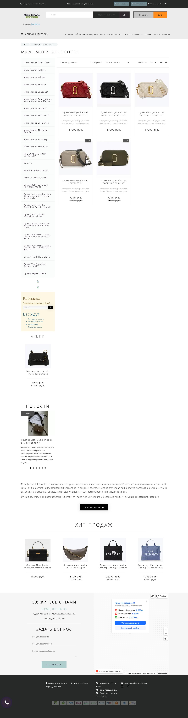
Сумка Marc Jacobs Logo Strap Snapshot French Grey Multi (37, 196)
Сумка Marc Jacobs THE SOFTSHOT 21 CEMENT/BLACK (75, 183)
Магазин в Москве (161, 34)
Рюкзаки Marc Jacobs (36, 177)
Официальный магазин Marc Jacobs (81, 34)
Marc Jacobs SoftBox (35, 108)
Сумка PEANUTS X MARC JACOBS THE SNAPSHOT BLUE (37, 236)
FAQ (131, 34)
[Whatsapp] (122, 686)
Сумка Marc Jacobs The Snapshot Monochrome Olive (37, 225)
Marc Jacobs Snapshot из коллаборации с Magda (38, 100)
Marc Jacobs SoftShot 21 (37, 115)
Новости (139, 34)
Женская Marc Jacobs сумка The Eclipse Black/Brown (75, 568)
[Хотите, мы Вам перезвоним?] (6, 702)
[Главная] (24, 44)
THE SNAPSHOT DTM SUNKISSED (35, 155)
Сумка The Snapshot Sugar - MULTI (35, 265)
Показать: (142, 62)
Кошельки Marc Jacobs (37, 170)
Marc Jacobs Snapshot (36, 91)
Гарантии (123, 34)
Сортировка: (96, 62)
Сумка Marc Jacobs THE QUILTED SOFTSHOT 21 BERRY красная (75, 115)
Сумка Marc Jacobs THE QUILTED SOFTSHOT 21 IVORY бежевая (151, 115)
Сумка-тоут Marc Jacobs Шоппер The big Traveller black (113, 568)
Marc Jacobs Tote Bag (36, 139)
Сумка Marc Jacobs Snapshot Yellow (34, 215)
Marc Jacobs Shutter (35, 84)
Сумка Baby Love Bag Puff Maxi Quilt (36, 186)
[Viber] (128, 686)
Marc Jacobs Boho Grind (37, 62)
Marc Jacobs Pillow (34, 77)
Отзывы (148, 34)
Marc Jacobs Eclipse (35, 70)
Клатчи (28, 163)
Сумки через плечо (35, 273)
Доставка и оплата (109, 34)
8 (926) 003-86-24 (81, 683)
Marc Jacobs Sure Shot (36, 123)
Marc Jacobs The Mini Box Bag (36, 131)
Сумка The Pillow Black (37, 257)
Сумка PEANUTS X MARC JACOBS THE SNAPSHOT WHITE (37, 247)
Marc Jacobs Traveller (36, 146)
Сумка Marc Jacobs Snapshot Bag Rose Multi (38, 206)
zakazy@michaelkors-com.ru (136, 683)
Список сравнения (68, 62)
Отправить (54, 664)
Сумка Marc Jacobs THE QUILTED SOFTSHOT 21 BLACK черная (113, 115)
